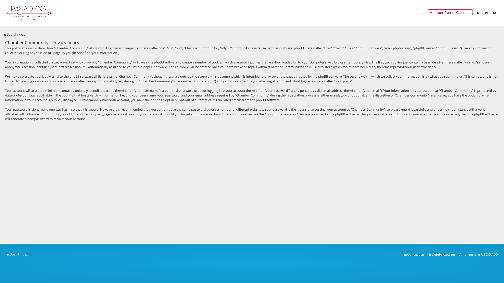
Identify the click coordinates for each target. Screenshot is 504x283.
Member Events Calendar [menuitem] (450, 12)
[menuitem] (478, 13)
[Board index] (29, 12)
